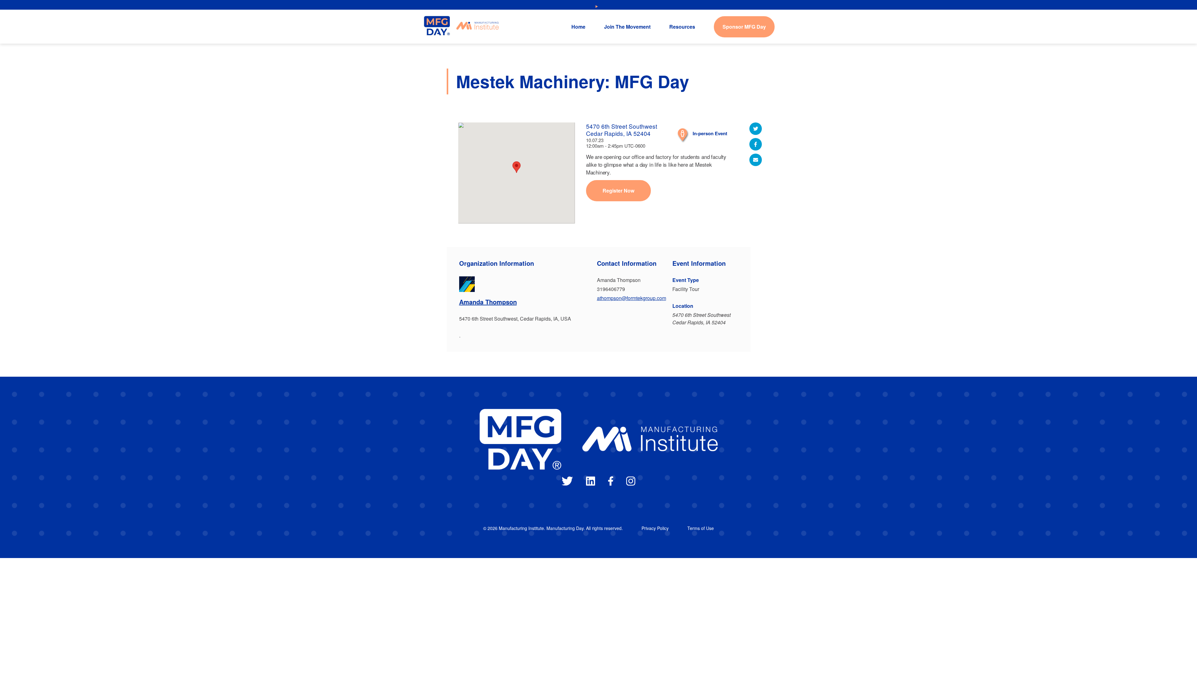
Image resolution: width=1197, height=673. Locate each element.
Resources (682, 26)
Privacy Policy (655, 528)
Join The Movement (627, 26)
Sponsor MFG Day (744, 26)
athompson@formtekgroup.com (631, 298)
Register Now (618, 190)
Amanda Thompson (488, 301)
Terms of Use (700, 528)
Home (578, 26)
